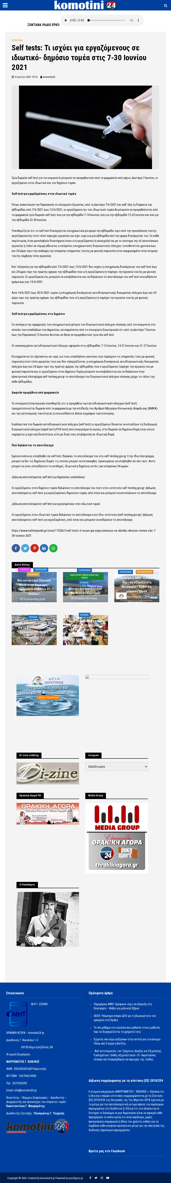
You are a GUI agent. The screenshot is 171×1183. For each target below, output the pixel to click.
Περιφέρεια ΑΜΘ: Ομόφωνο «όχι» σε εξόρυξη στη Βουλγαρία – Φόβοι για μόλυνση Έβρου (137, 584)
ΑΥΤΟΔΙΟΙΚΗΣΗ (144, 572)
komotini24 (49, 76)
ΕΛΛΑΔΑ (84, 582)
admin (85, 604)
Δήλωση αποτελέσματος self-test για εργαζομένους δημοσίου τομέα (84, 490)
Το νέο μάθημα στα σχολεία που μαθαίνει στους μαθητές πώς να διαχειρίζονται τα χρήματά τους (85, 627)
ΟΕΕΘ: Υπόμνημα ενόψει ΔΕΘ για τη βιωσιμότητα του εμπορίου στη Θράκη (34, 627)
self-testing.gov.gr (115, 456)
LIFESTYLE (24, 569)
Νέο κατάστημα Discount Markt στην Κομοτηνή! (85, 591)
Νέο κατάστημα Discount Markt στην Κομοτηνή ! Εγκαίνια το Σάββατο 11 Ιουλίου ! (34, 586)
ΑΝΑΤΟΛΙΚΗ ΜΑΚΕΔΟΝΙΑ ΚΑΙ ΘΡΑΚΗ (84, 576)
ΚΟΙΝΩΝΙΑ (17, 40)
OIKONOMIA (41, 569)
